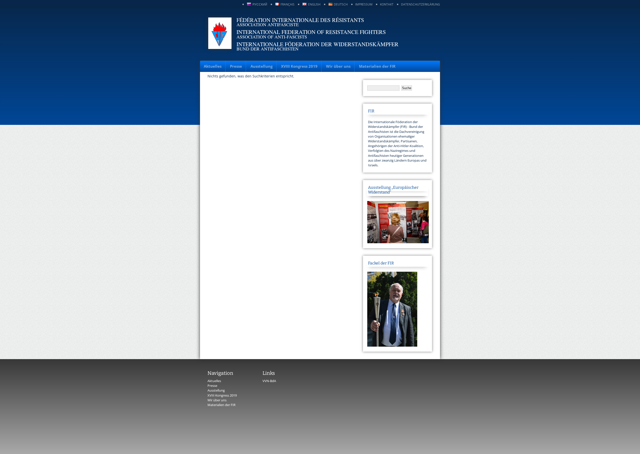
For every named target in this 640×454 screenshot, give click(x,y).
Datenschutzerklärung (420, 4)
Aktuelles (213, 66)
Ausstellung (261, 66)
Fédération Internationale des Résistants (300, 19)
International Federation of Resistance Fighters (311, 31)
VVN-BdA (269, 381)
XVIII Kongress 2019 (299, 66)
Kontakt (387, 4)
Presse (236, 66)
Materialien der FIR (377, 66)
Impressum (363, 4)
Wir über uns (338, 66)
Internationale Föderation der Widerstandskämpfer (317, 44)
